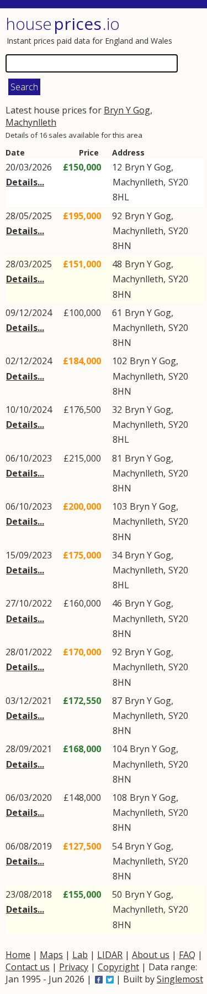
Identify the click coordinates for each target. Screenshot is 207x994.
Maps (51, 955)
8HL (121, 197)
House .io (63, 23)
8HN (122, 246)
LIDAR (110, 955)
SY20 (178, 182)
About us (150, 955)
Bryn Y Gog (127, 110)
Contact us (28, 967)
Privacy (73, 967)
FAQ (187, 955)
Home (18, 955)
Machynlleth (31, 122)
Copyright (118, 967)
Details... (25, 182)
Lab (80, 955)
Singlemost (180, 979)
